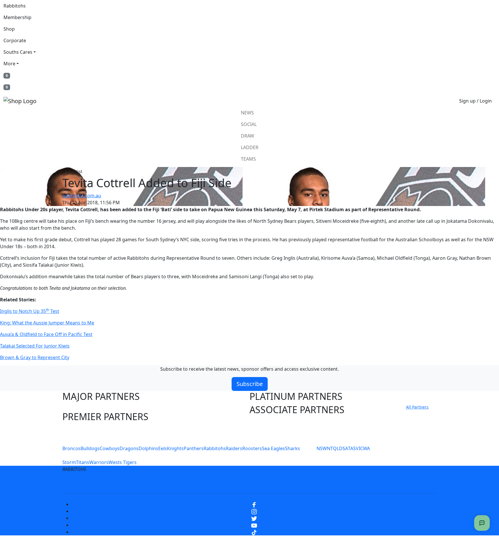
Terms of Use (136, 483)
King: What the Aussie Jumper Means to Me (47, 323)
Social (249, 124)
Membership (17, 17)
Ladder (249, 147)
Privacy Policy (175, 483)
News (247, 113)
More (9, 63)
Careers (207, 483)
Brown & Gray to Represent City (34, 357)
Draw (247, 136)
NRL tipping (338, 483)
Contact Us (257, 483)
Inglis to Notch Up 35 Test (29, 311)
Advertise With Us (297, 483)
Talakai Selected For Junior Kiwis (35, 346)
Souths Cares (17, 52)
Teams (248, 159)
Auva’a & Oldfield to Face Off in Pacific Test (46, 334)
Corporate (14, 40)
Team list (73, 171)
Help (230, 483)
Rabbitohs (14, 6)
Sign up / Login (475, 101)
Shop (9, 29)
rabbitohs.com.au (81, 195)
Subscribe (250, 384)
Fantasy (368, 483)
